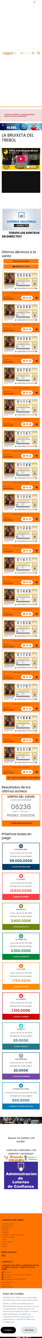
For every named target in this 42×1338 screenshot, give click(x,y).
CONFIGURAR (24, 1317)
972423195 (7, 1272)
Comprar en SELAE (8, 1237)
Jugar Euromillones (21, 867)
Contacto (5, 1230)
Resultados (5, 1228)
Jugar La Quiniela (21, 1016)
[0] (34, 53)
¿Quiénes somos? (8, 1224)
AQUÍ (12, 1322)
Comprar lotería (7, 1226)
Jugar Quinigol (21, 1046)
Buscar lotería (22, 261)
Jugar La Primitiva (21, 957)
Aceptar (8, 1330)
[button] (3, 129)
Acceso (26, 53)
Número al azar (22, 266)
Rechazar (29, 1330)
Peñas (4, 1239)
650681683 (7, 1277)
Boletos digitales (7, 1242)
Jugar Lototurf (21, 987)
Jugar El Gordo (21, 897)
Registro (4, 1246)
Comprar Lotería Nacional (21, 1106)
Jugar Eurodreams (21, 1076)
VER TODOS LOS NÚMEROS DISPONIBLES (23, 778)
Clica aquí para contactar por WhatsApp (18, 1275)
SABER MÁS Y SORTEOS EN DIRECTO (13, 1235)
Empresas (5, 1233)
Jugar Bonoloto (21, 927)
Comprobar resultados (21, 823)
